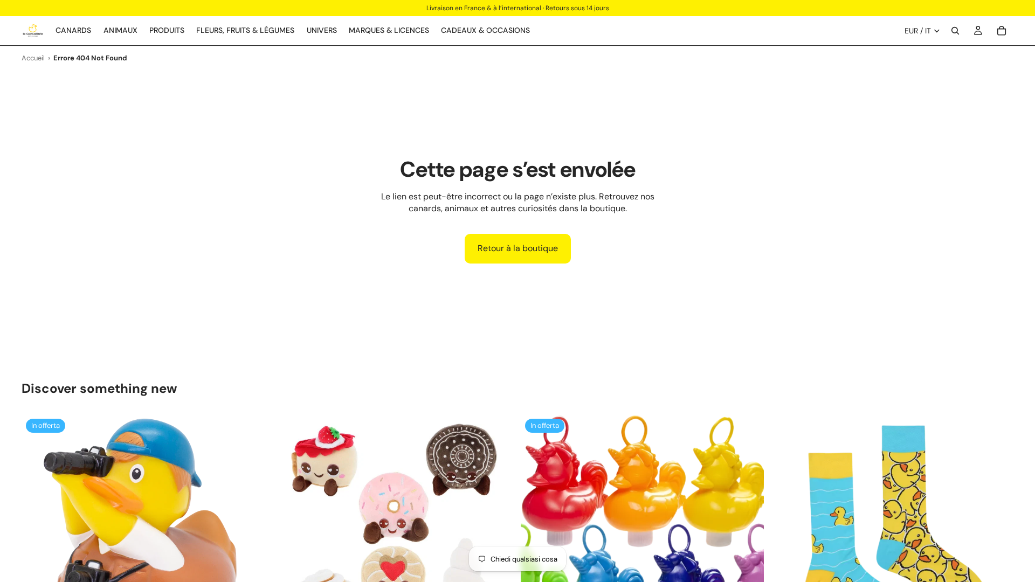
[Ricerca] (955, 31)
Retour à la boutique (518, 248)
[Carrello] (1001, 31)
